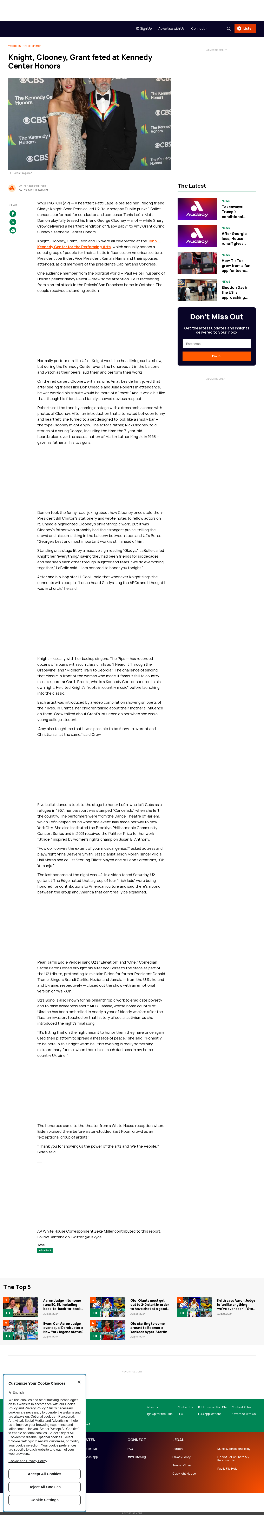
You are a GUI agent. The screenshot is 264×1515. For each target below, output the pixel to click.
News (226, 201)
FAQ (130, 1448)
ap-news (45, 1250)
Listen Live (89, 1448)
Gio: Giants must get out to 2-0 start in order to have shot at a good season (149, 1306)
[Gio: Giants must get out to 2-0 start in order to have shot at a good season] (107, 1307)
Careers (178, 1448)
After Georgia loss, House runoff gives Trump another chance (235, 243)
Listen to (152, 1407)
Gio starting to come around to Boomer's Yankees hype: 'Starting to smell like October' (149, 1329)
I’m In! (216, 356)
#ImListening (136, 1457)
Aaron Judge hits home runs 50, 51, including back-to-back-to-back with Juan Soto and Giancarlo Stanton (62, 1308)
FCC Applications (210, 1414)
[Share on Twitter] (12, 222)
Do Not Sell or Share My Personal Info (233, 1458)
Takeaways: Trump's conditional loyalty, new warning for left (236, 216)
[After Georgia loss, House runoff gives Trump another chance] (197, 236)
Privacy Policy (181, 1457)
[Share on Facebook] (12, 213)
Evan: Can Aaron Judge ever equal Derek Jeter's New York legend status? (63, 1327)
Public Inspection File (212, 1407)
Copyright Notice (184, 1473)
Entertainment (33, 46)
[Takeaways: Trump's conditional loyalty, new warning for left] (197, 209)
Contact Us (185, 1407)
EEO (180, 1414)
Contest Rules (241, 1407)
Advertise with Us (171, 28)
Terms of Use (181, 1465)
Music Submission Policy (233, 1448)
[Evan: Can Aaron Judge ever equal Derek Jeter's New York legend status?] (20, 1330)
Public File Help (227, 1468)
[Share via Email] (12, 230)
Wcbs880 (14, 46)
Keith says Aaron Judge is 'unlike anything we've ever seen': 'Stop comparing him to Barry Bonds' (236, 1308)
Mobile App (90, 1457)
